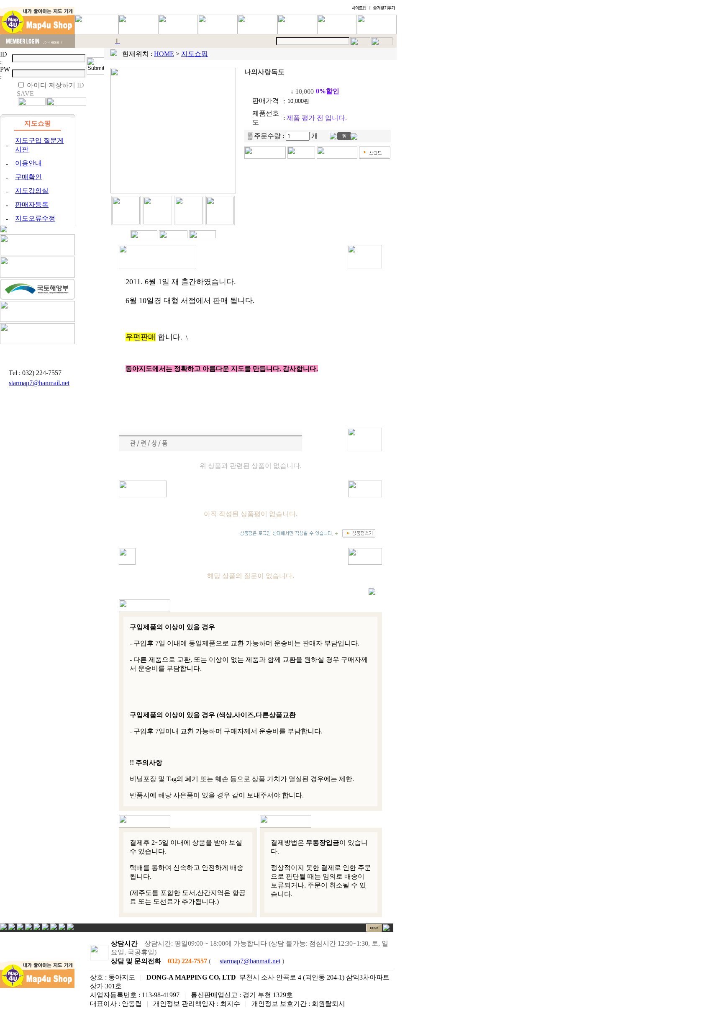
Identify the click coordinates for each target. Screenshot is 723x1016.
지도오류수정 (35, 218)
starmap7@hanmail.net (39, 382)
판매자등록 (32, 204)
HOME (164, 53)
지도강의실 (32, 190)
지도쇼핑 (194, 53)
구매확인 (28, 176)
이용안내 (28, 163)
